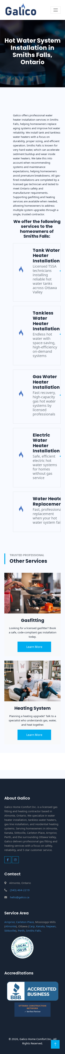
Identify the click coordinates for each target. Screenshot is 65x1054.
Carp (32, 926)
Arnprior (9, 922)
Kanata (40, 926)
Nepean (51, 926)
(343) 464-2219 (20, 890)
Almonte (10, 926)
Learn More (34, 647)
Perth (21, 930)
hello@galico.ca (19, 897)
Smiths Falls (33, 930)
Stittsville (10, 930)
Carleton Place (25, 922)
